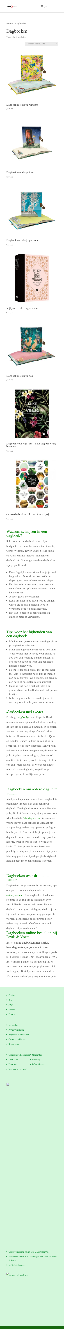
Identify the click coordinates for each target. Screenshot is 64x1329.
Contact (12, 995)
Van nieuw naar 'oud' (18, 1069)
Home (9, 23)
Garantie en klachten (18, 1039)
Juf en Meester (38, 1064)
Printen (12, 1014)
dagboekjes (24, 717)
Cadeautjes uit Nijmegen (19, 1054)
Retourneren (14, 1044)
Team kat (13, 1064)
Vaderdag (36, 1059)
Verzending (13, 1024)
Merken (12, 1009)
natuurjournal (14, 895)
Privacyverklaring (16, 1029)
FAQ (11, 1004)
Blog (11, 999)
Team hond (13, 1059)
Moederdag (37, 1054)
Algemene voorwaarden (19, 1034)
